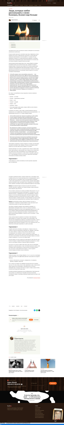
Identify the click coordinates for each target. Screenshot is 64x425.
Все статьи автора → (17, 352)
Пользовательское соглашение (39, 410)
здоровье (13, 306)
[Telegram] (35, 310)
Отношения (21, 5)
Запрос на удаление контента (39, 417)
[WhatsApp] (37, 310)
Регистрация (36, 319)
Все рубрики (10, 5)
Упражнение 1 (13, 44)
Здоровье (35, 5)
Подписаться (53, 383)
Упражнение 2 (13, 45)
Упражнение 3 (13, 47)
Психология (17, 5)
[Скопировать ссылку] (39, 310)
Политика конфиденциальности (39, 414)
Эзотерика (26, 5)
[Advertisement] (24, 170)
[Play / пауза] (46, 0)
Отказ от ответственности (39, 413)
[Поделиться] (39, 20)
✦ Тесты (39, 5)
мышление (17, 306)
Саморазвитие (31, 5)
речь (21, 306)
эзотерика (25, 306)
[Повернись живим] (55, 421)
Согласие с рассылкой (38, 411)
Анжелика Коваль (36, 277)
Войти (31, 319)
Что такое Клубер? (37, 407)
